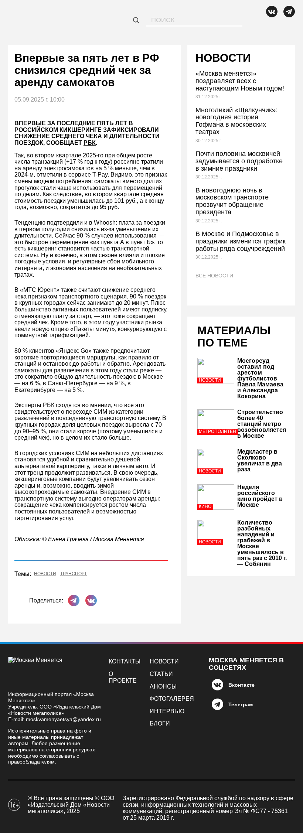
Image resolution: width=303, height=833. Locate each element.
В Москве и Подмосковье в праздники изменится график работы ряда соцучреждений (240, 241)
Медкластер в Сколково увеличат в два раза (259, 460)
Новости (45, 573)
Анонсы (163, 686)
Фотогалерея (172, 699)
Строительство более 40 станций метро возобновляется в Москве (261, 424)
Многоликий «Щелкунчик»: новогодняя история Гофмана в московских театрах (236, 121)
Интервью (167, 711)
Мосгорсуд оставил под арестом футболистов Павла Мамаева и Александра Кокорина (260, 378)
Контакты (124, 661)
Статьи (161, 674)
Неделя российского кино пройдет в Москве (260, 496)
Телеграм (240, 704)
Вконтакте (241, 685)
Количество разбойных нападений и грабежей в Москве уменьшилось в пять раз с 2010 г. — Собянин (262, 543)
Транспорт (73, 573)
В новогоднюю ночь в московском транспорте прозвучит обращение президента (232, 201)
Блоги (160, 723)
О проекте (123, 677)
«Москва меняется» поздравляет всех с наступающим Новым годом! (239, 81)
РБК (90, 143)
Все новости (214, 276)
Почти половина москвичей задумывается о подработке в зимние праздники (239, 161)
